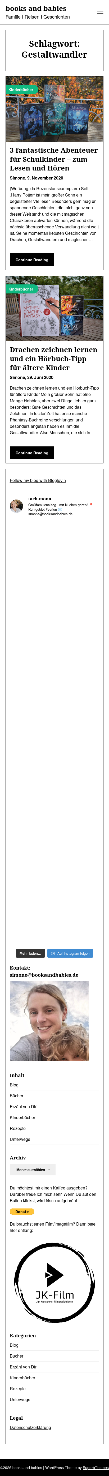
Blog (14, 1085)
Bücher (16, 1096)
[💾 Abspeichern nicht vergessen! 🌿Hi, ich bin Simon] (54, 601)
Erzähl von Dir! (24, 1106)
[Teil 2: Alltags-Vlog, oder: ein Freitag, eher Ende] (54, 548)
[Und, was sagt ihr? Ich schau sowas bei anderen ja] (54, 760)
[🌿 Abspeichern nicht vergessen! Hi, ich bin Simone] (54, 654)
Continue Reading (32, 259)
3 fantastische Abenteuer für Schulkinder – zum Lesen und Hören (54, 159)
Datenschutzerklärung (30, 1427)
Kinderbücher (22, 1117)
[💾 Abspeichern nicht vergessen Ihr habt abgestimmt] (54, 707)
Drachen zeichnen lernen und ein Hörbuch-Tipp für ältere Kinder (53, 358)
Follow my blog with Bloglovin (38, 480)
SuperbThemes (96, 1467)
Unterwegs (20, 1139)
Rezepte (18, 1128)
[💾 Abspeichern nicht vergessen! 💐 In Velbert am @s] (54, 866)
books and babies (36, 8)
